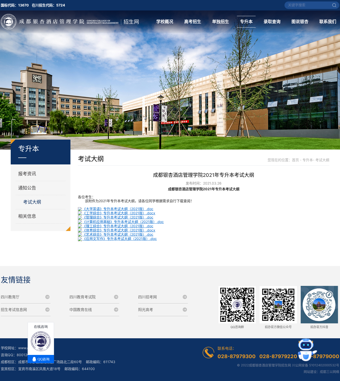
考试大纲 (32, 202)
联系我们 (327, 21)
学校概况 (164, 21)
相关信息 (27, 216)
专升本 (246, 21)
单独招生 (220, 21)
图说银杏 (299, 21)
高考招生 (192, 21)
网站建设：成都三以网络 (321, 372)
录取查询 (272, 21)
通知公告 (27, 187)
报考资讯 (27, 173)
